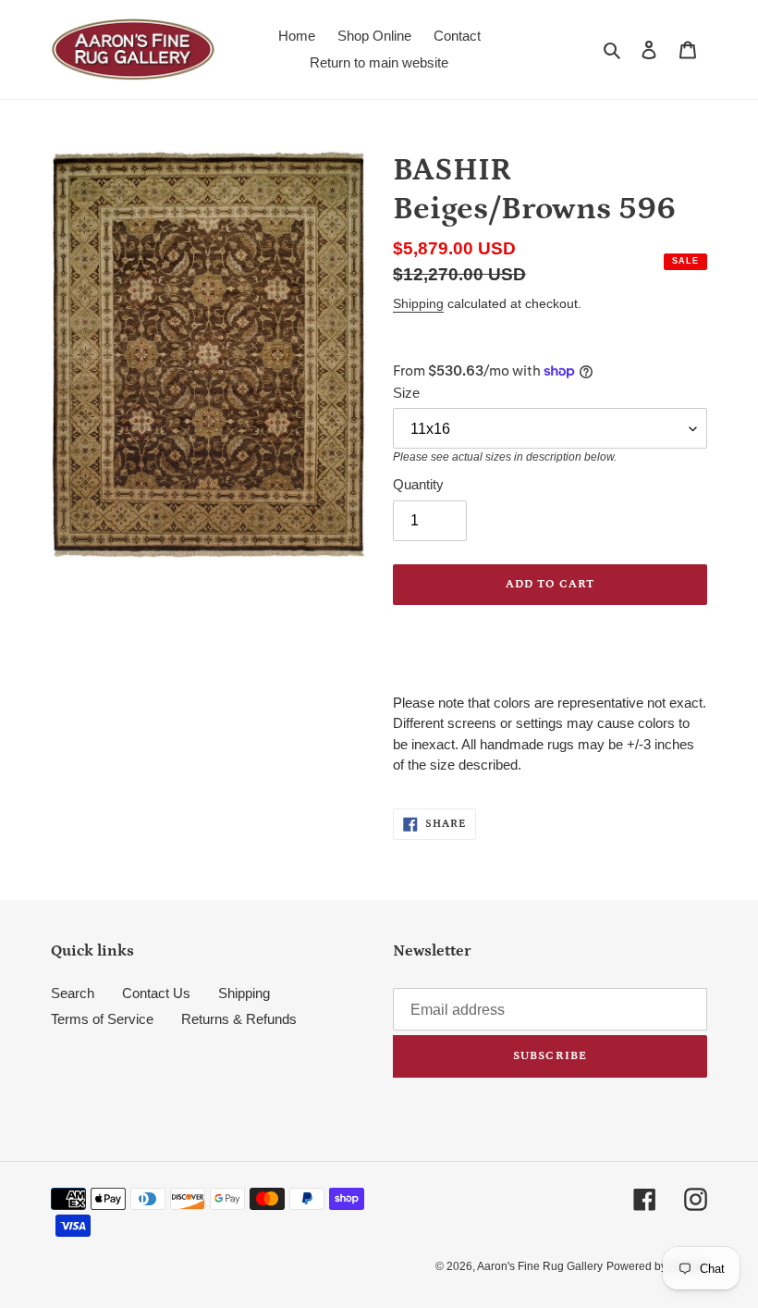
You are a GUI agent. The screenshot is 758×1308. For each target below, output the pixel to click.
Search (72, 993)
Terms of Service (102, 1019)
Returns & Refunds (239, 1019)
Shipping (418, 303)
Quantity (418, 484)
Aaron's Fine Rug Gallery (540, 1266)
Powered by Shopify (656, 1266)
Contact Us (156, 993)
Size (406, 393)
